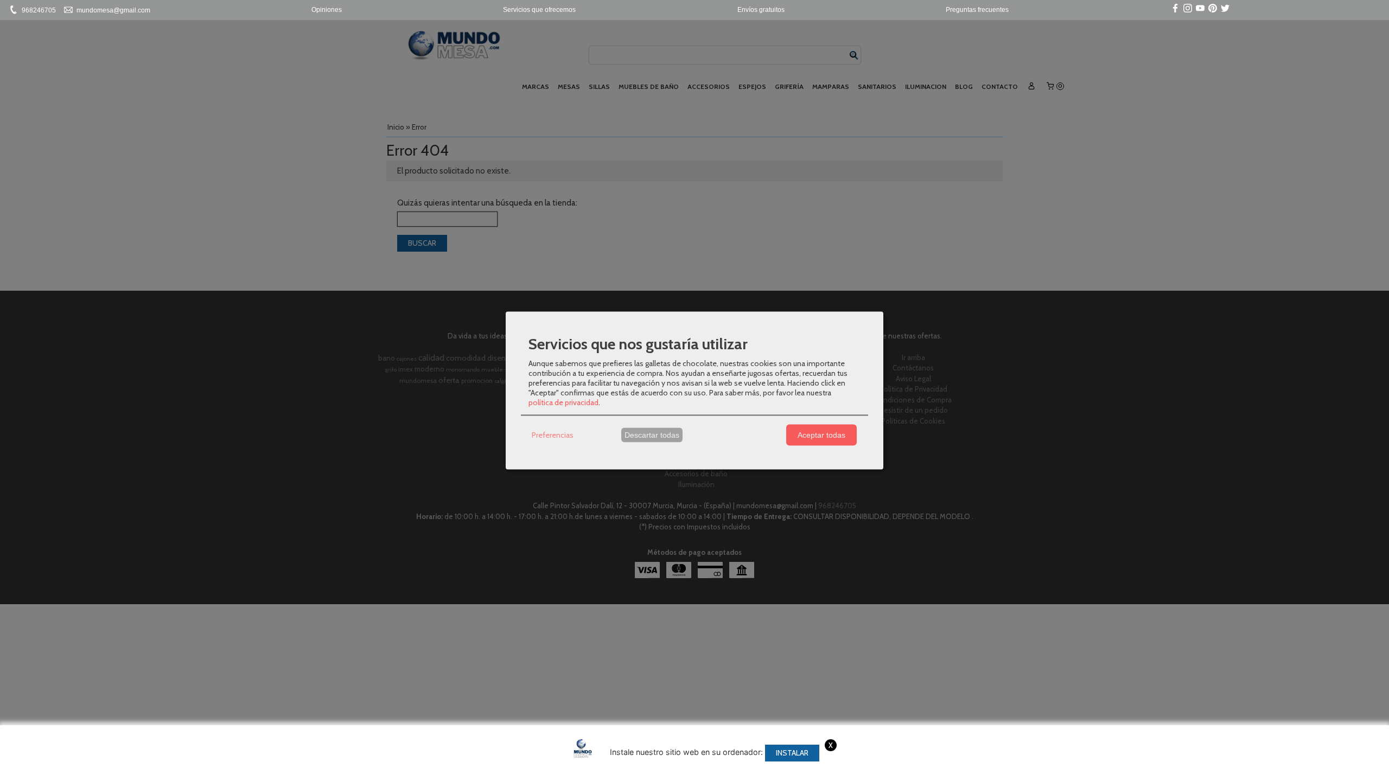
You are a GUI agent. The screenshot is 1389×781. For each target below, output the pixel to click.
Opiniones (326, 10)
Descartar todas (652, 435)
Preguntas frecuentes (977, 10)
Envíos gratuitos (761, 10)
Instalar (792, 753)
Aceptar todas (821, 435)
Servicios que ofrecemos (539, 10)
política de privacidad (563, 402)
